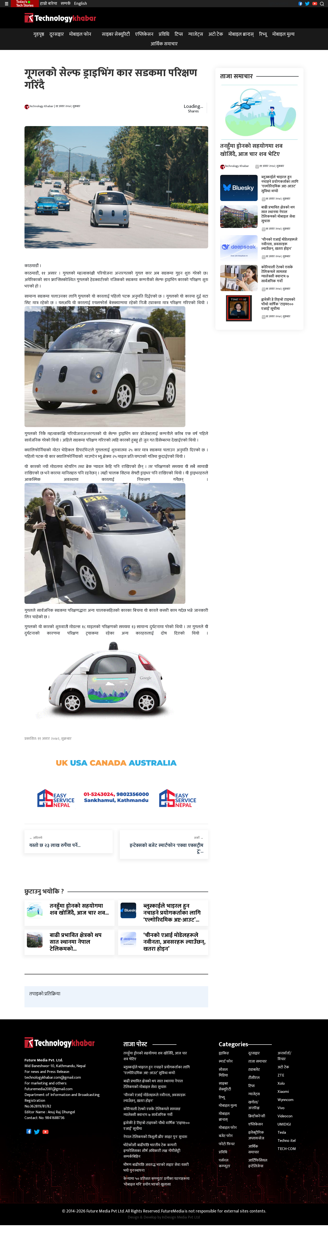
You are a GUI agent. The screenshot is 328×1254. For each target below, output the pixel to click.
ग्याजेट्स (195, 34)
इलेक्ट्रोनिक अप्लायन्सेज (256, 1135)
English (80, 3)
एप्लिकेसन (144, 34)
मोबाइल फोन (80, 34)
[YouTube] (314, 3)
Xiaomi (283, 1092)
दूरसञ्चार (56, 34)
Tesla (282, 1132)
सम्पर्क (66, 3)
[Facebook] (299, 3)
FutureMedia (172, 1211)
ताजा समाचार (257, 1061)
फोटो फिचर (227, 1144)
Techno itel (287, 1141)
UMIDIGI (284, 1124)
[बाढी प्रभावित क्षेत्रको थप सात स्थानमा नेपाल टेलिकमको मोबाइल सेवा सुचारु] (35, 939)
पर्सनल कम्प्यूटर (224, 1163)
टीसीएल (254, 1078)
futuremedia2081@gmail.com (48, 1089)
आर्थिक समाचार (164, 44)
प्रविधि (164, 34)
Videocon (285, 1116)
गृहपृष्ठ (38, 34)
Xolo (281, 1083)
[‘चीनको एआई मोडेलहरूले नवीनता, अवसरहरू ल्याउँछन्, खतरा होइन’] (128, 939)
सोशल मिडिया (223, 1072)
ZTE (281, 1075)
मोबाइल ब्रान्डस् (241, 34)
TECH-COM (287, 1149)
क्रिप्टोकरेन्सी (256, 1116)
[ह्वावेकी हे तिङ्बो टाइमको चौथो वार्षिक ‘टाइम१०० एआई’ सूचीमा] (239, 308)
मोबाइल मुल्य (283, 34)
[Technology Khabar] (60, 17)
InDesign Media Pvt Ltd (181, 1217)
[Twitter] (307, 3)
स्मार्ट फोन (226, 1061)
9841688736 (55, 1118)
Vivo (281, 1108)
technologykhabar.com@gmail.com (52, 1077)
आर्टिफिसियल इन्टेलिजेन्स (257, 1163)
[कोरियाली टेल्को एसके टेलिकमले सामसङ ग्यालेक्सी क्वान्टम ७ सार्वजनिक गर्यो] (239, 278)
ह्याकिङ (224, 1053)
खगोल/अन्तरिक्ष (254, 1105)
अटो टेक (215, 34)
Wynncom (285, 1100)
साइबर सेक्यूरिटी (116, 34)
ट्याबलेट (254, 1069)
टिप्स (179, 34)
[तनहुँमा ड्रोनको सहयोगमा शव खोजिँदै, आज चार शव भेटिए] (35, 910)
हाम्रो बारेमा (48, 3)
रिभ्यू (263, 34)
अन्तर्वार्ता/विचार (284, 1056)
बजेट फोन (226, 1136)
